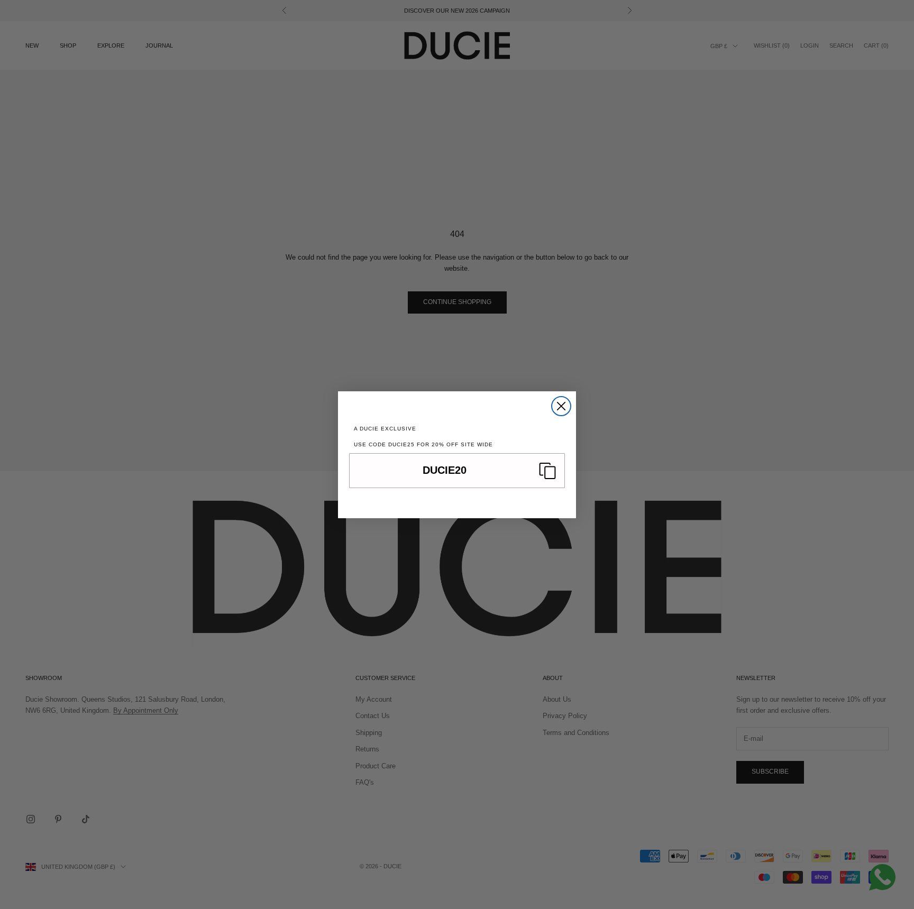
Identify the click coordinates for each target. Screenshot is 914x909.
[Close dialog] (561, 406)
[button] (457, 470)
